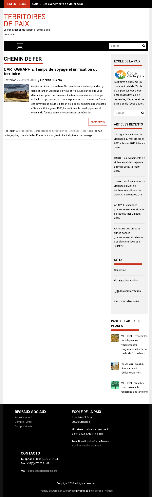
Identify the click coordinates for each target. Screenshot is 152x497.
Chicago (74, 130)
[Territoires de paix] (9, 46)
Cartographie (24, 130)
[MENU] (20, 46)
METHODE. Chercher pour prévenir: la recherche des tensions (134, 387)
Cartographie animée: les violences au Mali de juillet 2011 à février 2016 (129, 139)
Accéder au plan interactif (86, 445)
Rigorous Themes (102, 490)
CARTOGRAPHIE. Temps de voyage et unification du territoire (51, 71)
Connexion (120, 270)
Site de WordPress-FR (126, 301)
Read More (97, 121)
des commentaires (127, 291)
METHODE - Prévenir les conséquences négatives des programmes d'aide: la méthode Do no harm (134, 345)
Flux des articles (126, 280)
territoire (60, 135)
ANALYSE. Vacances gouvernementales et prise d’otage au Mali (129, 209)
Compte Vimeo (23, 426)
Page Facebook (24, 417)
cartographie (11, 135)
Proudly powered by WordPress (58, 490)
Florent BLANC (51, 80)
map (51, 135)
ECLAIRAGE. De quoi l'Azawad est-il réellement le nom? (132, 368)
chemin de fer (27, 135)
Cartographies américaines (50, 130)
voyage (88, 135)
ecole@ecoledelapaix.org (42, 470)
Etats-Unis (86, 130)
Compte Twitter (23, 421)
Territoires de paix (25, 20)
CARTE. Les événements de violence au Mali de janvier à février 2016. (77, 4)
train (68, 135)
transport (77, 135)
